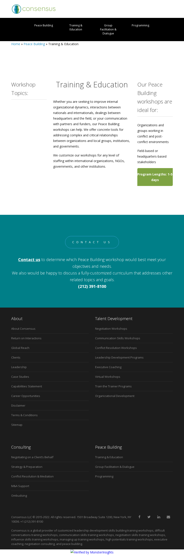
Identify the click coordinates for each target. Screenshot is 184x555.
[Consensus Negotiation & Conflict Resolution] (33, 9)
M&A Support (20, 486)
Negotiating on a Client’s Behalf (32, 457)
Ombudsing (19, 496)
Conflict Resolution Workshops (116, 348)
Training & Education (75, 27)
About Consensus (23, 329)
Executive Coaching (108, 367)
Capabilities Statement (26, 386)
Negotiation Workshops (111, 329)
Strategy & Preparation (26, 467)
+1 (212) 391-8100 (31, 521)
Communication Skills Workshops (117, 338)
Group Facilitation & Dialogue (108, 29)
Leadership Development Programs (119, 357)
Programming (140, 25)
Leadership (19, 367)
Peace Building (43, 25)
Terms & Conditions (24, 415)
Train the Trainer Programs (113, 386)
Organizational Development (114, 396)
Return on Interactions (26, 338)
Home (15, 44)
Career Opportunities (25, 396)
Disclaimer (18, 405)
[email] (168, 517)
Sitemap (16, 425)
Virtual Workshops (107, 377)
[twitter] (149, 517)
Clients (15, 357)
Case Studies (20, 377)
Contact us (92, 242)
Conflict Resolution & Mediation (32, 476)
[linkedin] (158, 517)
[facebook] (139, 517)
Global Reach (20, 348)
